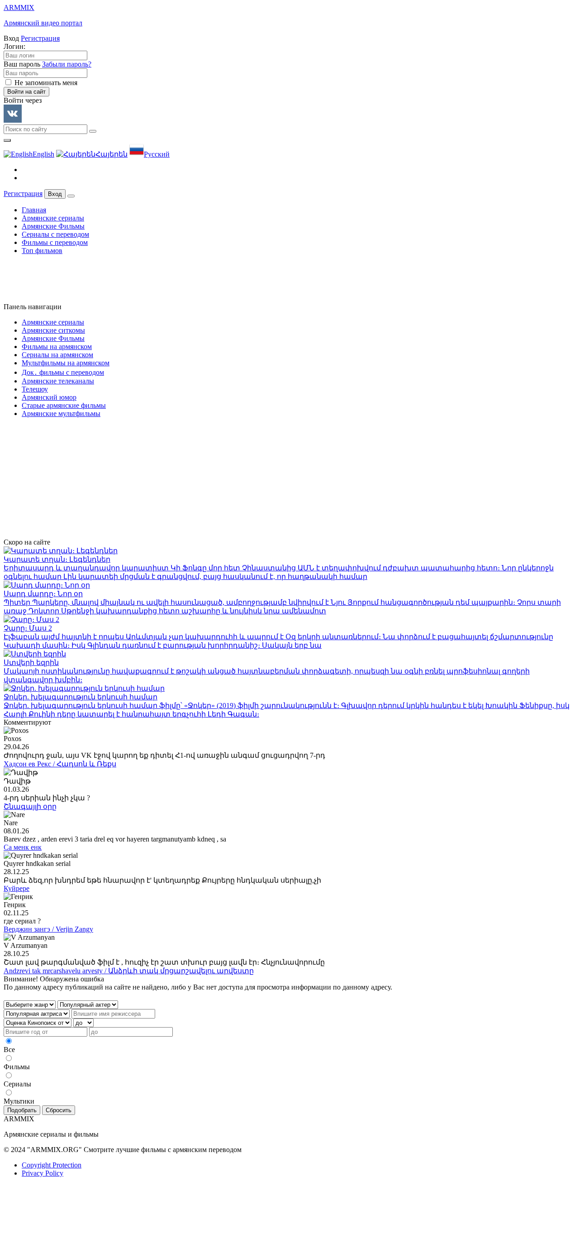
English (43, 154)
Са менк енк (23, 847)
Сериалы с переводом (55, 234)
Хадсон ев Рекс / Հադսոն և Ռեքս (60, 764)
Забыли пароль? (66, 64)
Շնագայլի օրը (30, 806)
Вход (55, 194)
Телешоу (35, 389)
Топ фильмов (42, 250)
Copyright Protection (51, 1165)
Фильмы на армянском (57, 346)
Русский (157, 154)
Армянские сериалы (53, 218)
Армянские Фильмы (53, 226)
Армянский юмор (49, 397)
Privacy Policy (42, 1173)
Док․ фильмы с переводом (63, 372)
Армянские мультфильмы (61, 413)
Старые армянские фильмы (64, 405)
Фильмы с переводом (55, 242)
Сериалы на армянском (57, 355)
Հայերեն (111, 154)
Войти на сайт (26, 91)
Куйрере (16, 888)
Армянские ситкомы (53, 330)
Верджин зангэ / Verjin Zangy (48, 929)
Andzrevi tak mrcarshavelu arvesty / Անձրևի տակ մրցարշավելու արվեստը (129, 971)
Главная (34, 210)
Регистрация (40, 38)
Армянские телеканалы (58, 381)
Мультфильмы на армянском (65, 363)
